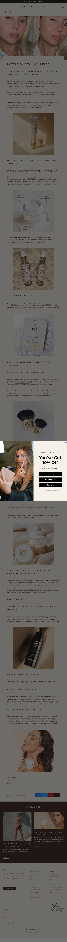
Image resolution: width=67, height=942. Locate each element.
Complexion (50, 480)
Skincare (50, 485)
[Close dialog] (65, 443)
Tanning (50, 474)
